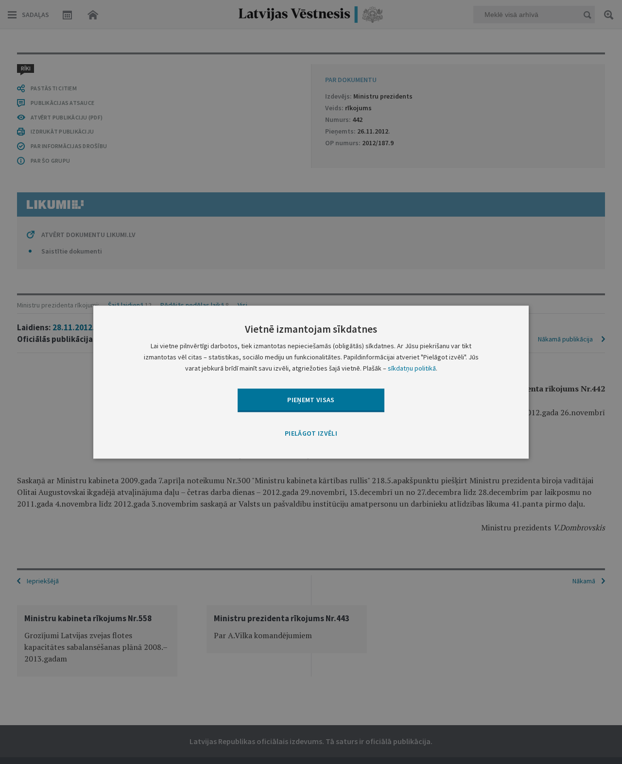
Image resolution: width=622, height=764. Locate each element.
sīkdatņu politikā (412, 368)
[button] (311, 434)
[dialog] (311, 382)
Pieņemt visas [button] (311, 399)
